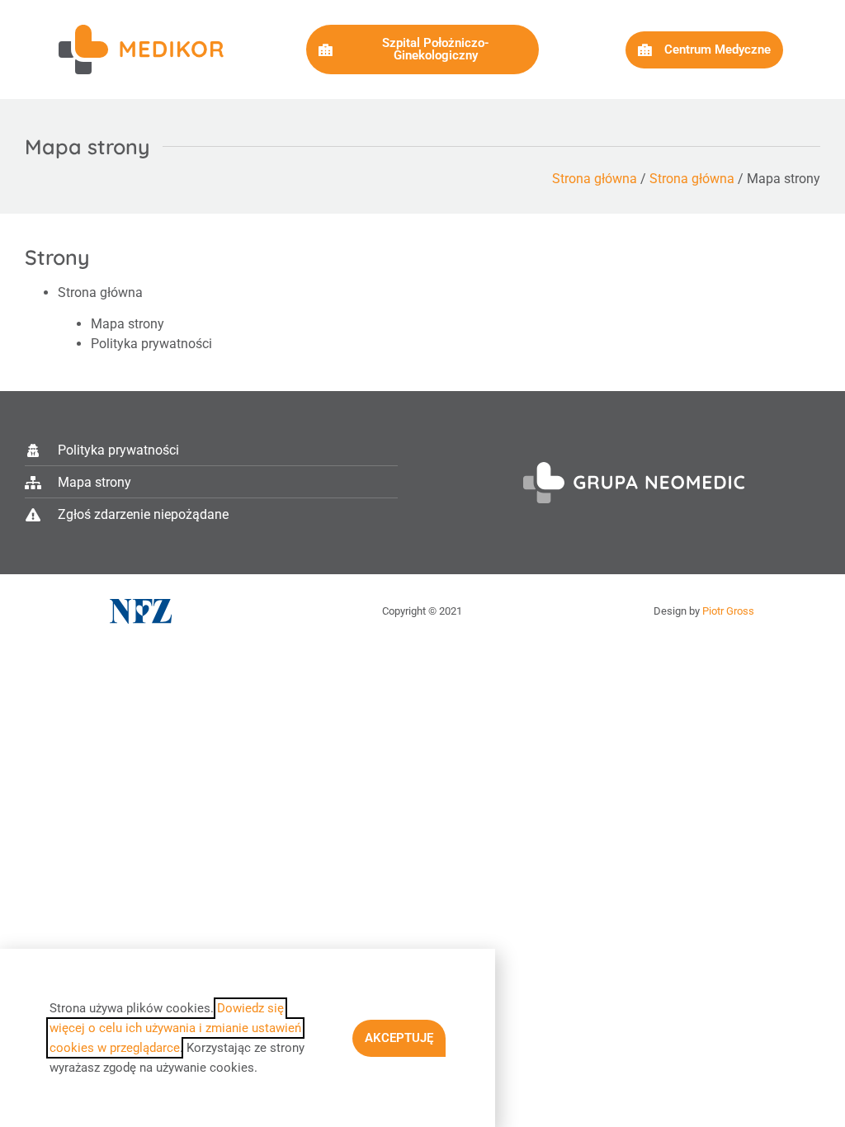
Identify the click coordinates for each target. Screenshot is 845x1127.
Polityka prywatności (151, 343)
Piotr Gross (728, 611)
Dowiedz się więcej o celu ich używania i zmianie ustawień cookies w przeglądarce (175, 1028)
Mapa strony (127, 324)
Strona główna (594, 178)
